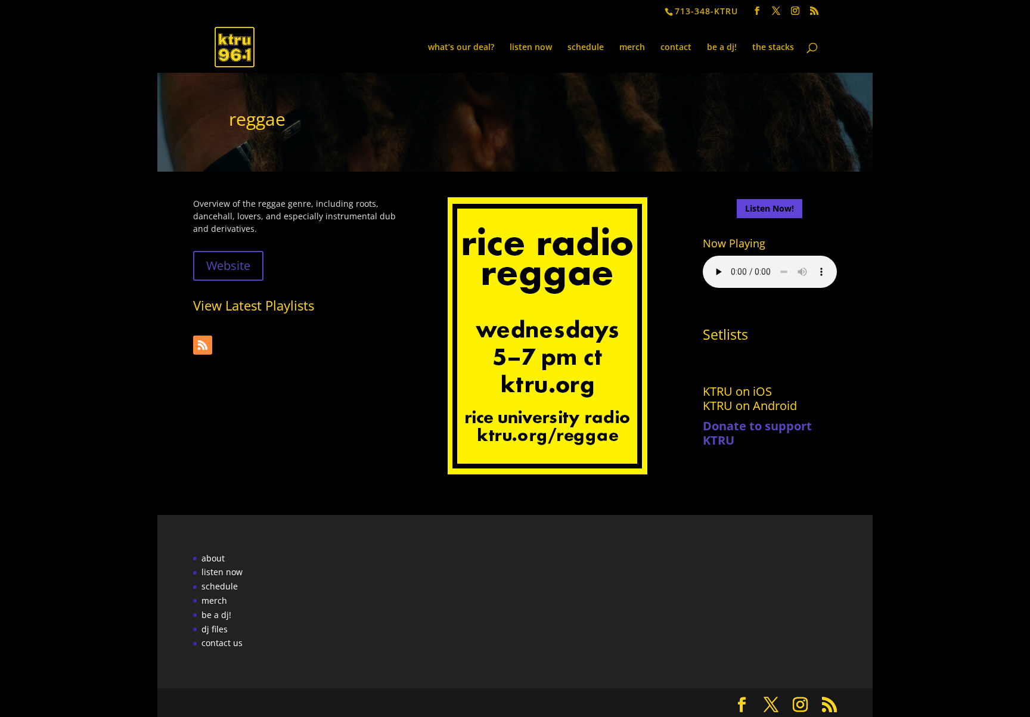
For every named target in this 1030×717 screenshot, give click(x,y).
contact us (222, 642)
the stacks (773, 47)
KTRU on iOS (737, 391)
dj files (214, 629)
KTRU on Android (750, 406)
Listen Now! (769, 208)
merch (632, 47)
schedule (585, 47)
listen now (531, 47)
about (213, 558)
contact (675, 47)
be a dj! (722, 47)
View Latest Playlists (253, 305)
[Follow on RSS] (202, 345)
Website (228, 265)
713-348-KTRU (706, 11)
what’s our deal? (461, 47)
